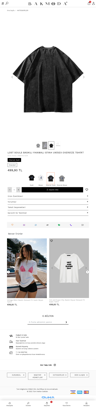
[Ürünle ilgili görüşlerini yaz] (36, 225)
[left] (9, 272)
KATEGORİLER (58, 375)
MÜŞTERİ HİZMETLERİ (37, 376)
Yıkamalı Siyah (14, 160)
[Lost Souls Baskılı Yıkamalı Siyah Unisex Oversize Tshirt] (51, 178)
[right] (88, 272)
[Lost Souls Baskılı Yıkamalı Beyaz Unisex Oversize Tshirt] (62, 178)
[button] (12, 77)
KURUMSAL (16, 375)
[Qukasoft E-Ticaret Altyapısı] (48, 397)
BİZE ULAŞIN (80, 375)
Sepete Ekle (53, 190)
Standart (12, 165)
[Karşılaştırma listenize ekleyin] (48, 225)
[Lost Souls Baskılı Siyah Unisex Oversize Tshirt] (32, 178)
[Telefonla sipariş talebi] (71, 225)
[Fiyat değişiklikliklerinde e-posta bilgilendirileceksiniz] (59, 225)
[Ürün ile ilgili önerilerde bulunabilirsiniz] (83, 225)
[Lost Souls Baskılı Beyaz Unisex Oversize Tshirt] (41, 178)
